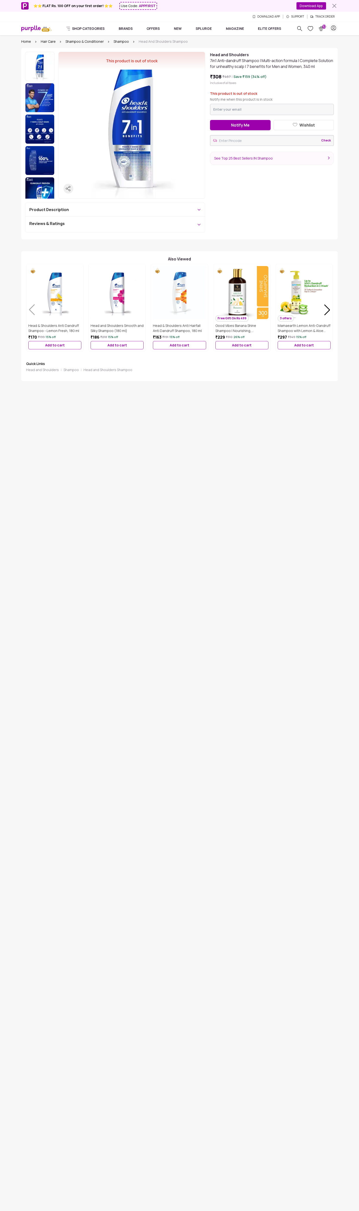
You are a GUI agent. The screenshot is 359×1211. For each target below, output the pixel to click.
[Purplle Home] (31, 28)
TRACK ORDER (325, 17)
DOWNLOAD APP (268, 17)
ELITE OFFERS (269, 28)
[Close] (334, 5)
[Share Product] (68, 188)
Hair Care (48, 41)
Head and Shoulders (42, 369)
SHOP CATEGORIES (88, 28)
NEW (178, 28)
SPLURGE (204, 28)
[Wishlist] (310, 29)
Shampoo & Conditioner (84, 41)
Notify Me (240, 125)
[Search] (300, 29)
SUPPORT (297, 17)
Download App (311, 5)
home (26, 41)
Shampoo (121, 41)
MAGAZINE (235, 28)
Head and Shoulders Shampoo (108, 369)
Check (326, 140)
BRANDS (126, 28)
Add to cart (55, 345)
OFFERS (153, 28)
